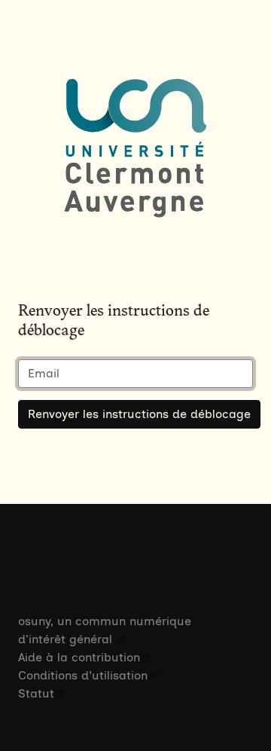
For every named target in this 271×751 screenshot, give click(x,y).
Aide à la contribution (79, 657)
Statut (36, 693)
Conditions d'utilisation (83, 675)
